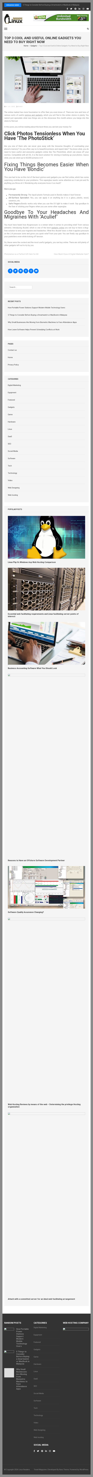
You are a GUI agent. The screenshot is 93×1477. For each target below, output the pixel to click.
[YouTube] (88, 9)
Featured (11, 400)
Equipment (12, 392)
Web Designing (13, 488)
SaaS (10, 436)
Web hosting (13, 495)
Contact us (12, 350)
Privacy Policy (13, 365)
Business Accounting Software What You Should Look (32, 668)
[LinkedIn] (79, 9)
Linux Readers (24, 1469)
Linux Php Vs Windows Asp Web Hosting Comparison (32, 562)
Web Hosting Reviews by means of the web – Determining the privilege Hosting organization (44, 1105)
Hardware (12, 422)
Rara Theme (64, 1469)
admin (20, 106)
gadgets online (57, 228)
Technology (12, 473)
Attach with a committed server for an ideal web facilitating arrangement (41, 1299)
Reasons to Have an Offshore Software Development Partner (36, 860)
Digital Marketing (14, 385)
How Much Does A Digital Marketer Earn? (71, 254)
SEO (9, 444)
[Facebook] (67, 9)
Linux (10, 429)
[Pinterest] (75, 9)
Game (10, 414)
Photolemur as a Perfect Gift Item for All (21, 254)
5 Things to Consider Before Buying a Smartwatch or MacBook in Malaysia (37, 315)
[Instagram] (83, 9)
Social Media (13, 451)
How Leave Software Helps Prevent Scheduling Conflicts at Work (33, 329)
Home (10, 357)
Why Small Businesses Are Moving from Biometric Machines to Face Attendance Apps (42, 322)
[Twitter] (71, 9)
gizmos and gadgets (34, 115)
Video (10, 480)
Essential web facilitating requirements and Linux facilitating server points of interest (43, 615)
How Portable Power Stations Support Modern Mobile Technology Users (36, 308)
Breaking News (12, 5)
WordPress (84, 1469)
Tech (10, 466)
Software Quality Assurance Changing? (26, 912)
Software (11, 458)
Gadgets (11, 407)
